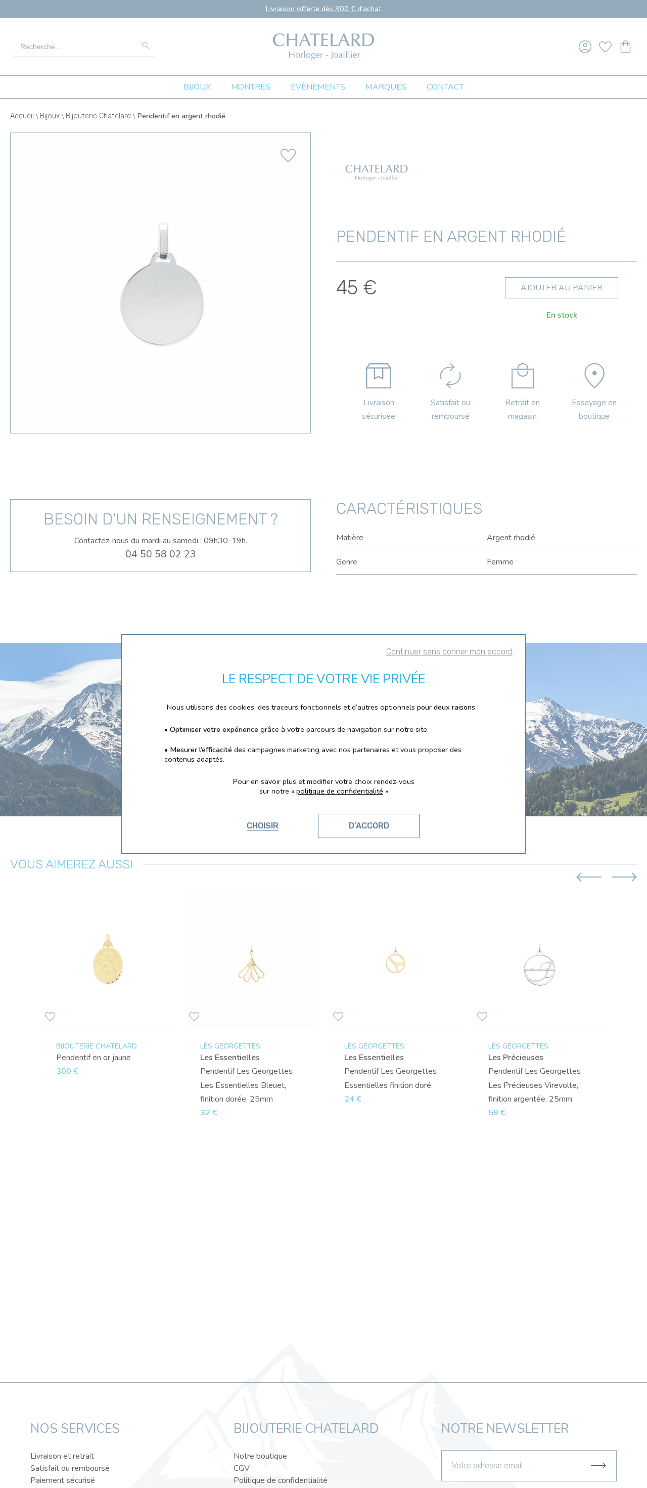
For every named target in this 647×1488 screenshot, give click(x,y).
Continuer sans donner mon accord (449, 652)
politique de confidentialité (339, 791)
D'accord (369, 825)
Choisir (263, 825)
